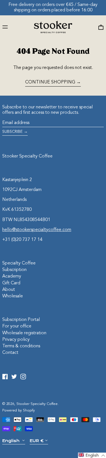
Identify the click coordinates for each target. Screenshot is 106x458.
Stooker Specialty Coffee (27, 156)
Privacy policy (16, 339)
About (8, 289)
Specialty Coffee (19, 263)
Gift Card (11, 283)
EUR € (37, 440)
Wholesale (12, 296)
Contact (10, 352)
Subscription (14, 270)
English (11, 440)
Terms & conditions (21, 346)
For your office (16, 326)
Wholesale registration (24, 333)
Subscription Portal (21, 320)
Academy (11, 276)
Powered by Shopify (18, 410)
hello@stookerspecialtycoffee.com (36, 230)
